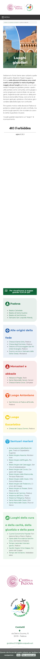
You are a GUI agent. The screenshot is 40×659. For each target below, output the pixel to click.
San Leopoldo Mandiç (21, 318)
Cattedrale (16, 310)
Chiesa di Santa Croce (17, 383)
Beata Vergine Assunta (17, 455)
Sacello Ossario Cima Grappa (19, 548)
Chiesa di (16, 342)
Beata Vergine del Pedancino (20, 484)
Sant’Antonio (17, 315)
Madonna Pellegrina (16, 498)
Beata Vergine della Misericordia (21, 474)
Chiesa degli (17, 344)
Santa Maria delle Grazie (18, 500)
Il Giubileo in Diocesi (13, 22)
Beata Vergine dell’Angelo (18, 460)
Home (5, 22)
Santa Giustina (18, 313)
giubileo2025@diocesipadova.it (20, 643)
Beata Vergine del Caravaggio (20, 465)
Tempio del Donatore (17, 553)
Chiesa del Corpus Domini (18, 429)
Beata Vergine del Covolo (18, 469)
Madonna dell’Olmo (16, 496)
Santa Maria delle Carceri (18, 380)
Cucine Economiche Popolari (20, 534)
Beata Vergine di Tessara (18, 488)
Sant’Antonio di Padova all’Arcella (21, 402)
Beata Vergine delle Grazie (19, 479)
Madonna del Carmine (17, 493)
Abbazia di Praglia (15, 378)
